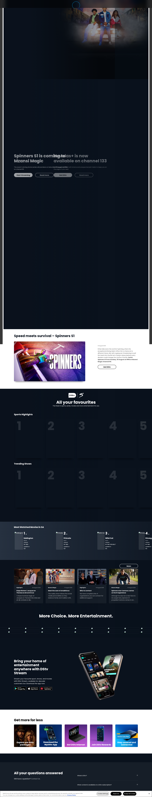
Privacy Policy (71, 795)
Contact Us (35, 779)
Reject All (116, 794)
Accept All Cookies (129, 794)
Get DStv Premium (72, 175)
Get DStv (107, 367)
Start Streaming (95, 175)
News (129, 566)
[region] (76, 794)
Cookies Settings (103, 794)
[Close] (149, 794)
